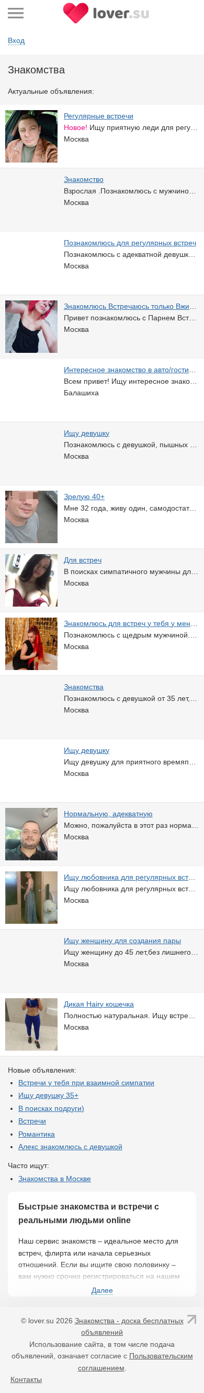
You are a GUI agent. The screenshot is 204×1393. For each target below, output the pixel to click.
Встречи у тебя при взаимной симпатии (86, 1082)
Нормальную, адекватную (108, 813)
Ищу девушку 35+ (48, 1095)
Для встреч (82, 560)
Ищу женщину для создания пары (122, 940)
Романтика (36, 1134)
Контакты (26, 1379)
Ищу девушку (86, 433)
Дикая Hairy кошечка (99, 1004)
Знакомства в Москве (54, 1178)
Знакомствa (84, 687)
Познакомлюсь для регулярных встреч (130, 243)
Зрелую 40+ (84, 496)
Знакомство (84, 179)
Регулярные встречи (98, 116)
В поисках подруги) (51, 1108)
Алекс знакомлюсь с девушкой (70, 1146)
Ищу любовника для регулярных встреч (132, 877)
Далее (102, 1290)
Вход (16, 40)
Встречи (32, 1121)
